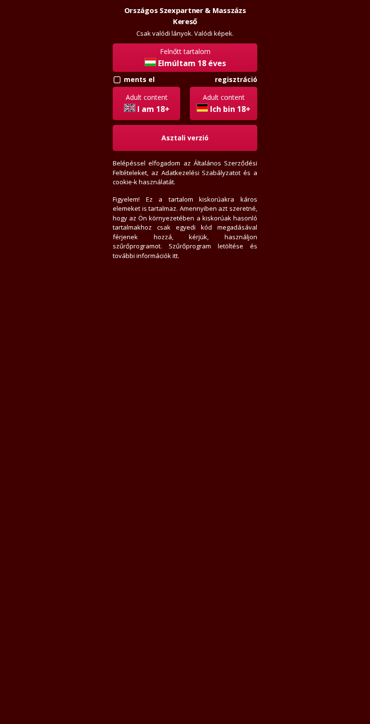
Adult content (148, 103)
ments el (139, 79)
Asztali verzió (185, 137)
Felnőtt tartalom (192, 57)
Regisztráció (236, 79)
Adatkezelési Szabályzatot (201, 172)
